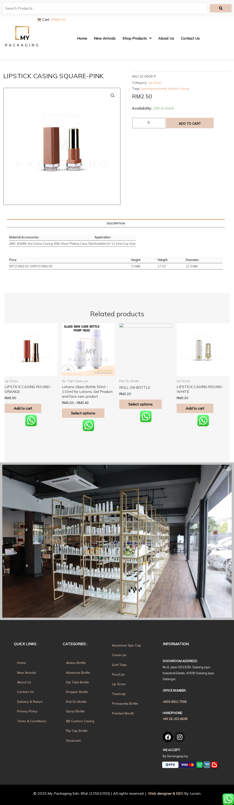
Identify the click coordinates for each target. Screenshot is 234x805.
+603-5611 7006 (175, 701)
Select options (83, 413)
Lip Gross (155, 82)
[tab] (115, 223)
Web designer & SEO (165, 793)
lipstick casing (178, 88)
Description (116, 223)
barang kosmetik (154, 88)
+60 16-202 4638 (175, 719)
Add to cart (190, 123)
